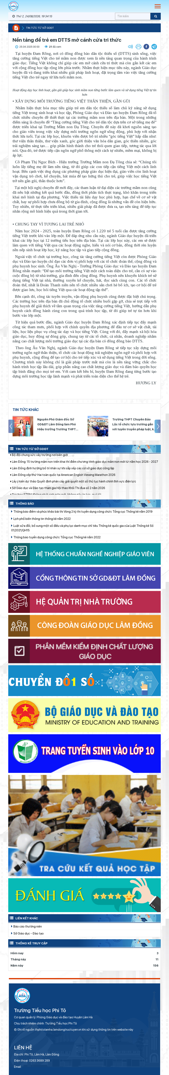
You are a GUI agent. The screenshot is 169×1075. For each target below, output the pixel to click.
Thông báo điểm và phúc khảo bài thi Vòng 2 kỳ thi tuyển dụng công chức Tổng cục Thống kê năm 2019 (83, 511)
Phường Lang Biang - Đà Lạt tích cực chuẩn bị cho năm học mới (54, 485)
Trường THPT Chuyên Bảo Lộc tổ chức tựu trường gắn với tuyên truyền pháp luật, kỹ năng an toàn (58, 425)
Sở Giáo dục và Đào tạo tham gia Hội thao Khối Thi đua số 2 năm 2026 (58, 459)
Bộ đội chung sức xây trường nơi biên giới (133, 422)
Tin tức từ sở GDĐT (40, 27)
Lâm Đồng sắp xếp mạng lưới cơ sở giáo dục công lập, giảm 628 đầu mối (59, 472)
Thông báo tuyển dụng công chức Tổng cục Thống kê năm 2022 (57, 537)
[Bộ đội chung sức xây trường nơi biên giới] (98, 426)
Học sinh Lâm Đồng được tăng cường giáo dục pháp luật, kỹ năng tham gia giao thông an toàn (74, 492)
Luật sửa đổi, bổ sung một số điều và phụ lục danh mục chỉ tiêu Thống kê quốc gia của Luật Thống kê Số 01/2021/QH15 (82, 528)
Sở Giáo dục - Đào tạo (28, 933)
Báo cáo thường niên (27, 926)
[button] (154, 46)
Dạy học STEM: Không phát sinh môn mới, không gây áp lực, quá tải (56, 465)
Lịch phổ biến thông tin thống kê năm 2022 (42, 518)
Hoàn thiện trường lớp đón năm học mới (38, 479)
